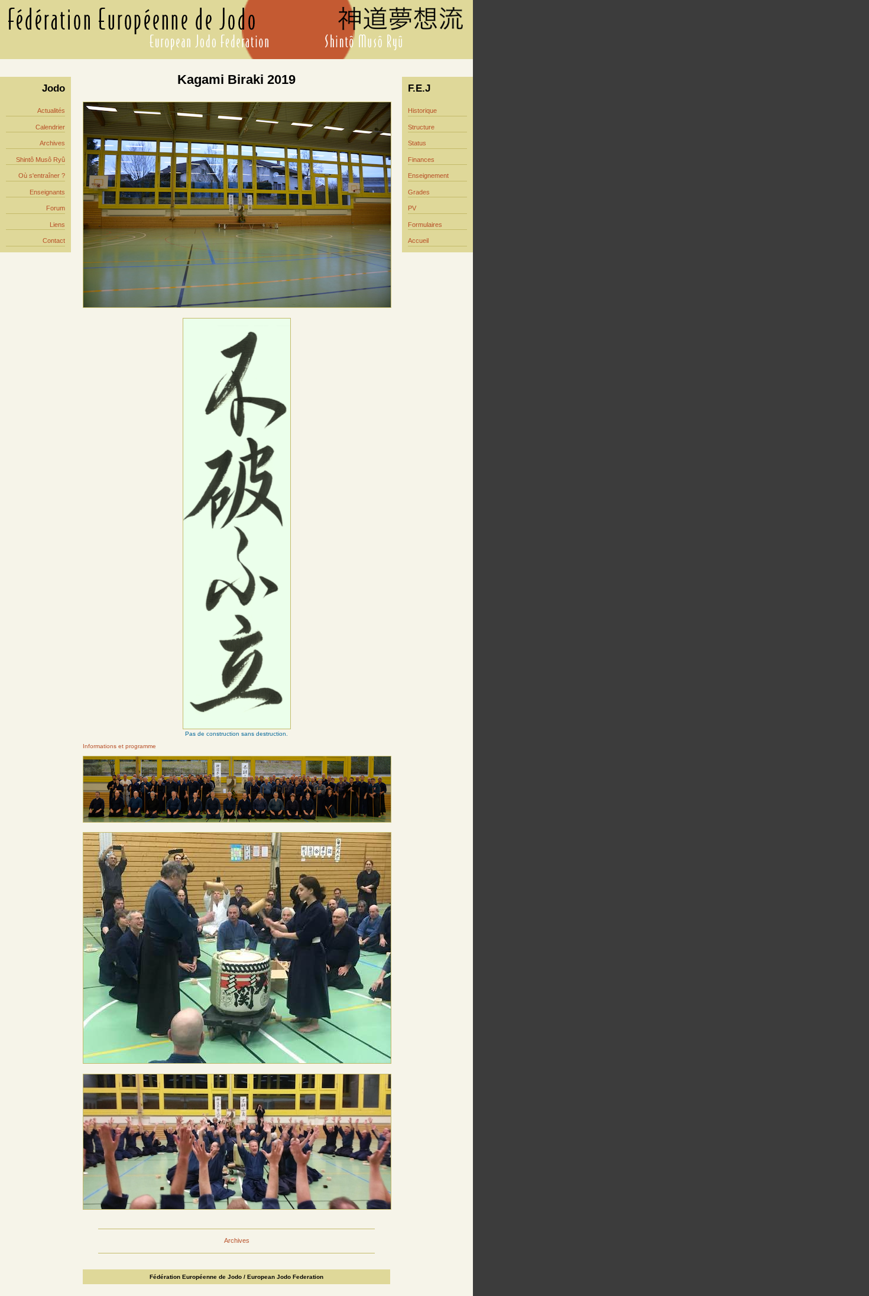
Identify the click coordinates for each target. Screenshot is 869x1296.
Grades (419, 192)
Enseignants (47, 192)
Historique (422, 110)
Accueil (418, 240)
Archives (52, 143)
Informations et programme (119, 746)
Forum (55, 208)
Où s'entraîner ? (41, 175)
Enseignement (428, 175)
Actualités (51, 110)
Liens (57, 224)
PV (412, 208)
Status (417, 143)
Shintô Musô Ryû (40, 159)
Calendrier (50, 127)
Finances (421, 159)
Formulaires (425, 224)
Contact (54, 240)
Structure (421, 127)
